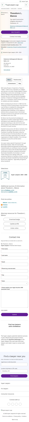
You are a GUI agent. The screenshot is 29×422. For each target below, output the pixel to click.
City (2, 275)
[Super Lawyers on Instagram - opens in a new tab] (12, 404)
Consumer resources (7, 394)
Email (3, 262)
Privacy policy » (17, 416)
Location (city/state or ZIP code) (9, 368)
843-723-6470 (15, 2)
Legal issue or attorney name (8, 362)
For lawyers (4, 389)
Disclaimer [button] (4, 310)
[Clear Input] (26, 364)
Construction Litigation (5, 8)
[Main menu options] (2, 4)
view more (20, 42)
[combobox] (14, 364)
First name (4, 249)
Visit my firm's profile (9, 192)
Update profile (14, 224)
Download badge (14, 219)
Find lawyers (14, 376)
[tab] (9, 79)
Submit (14, 314)
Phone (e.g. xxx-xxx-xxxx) (8, 268)
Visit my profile (7, 190)
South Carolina (13, 8)
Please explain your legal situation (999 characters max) (12, 288)
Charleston (20, 8)
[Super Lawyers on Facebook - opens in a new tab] (8, 404)
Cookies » (24, 416)
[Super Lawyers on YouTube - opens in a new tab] (16, 404)
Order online (14, 228)
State (3, 281)
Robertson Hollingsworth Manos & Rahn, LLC (19, 26)
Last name (4, 255)
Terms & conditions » (7, 416)
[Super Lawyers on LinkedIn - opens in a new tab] (20, 404)
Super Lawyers (5, 383)
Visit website (7, 70)
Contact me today (15, 36)
